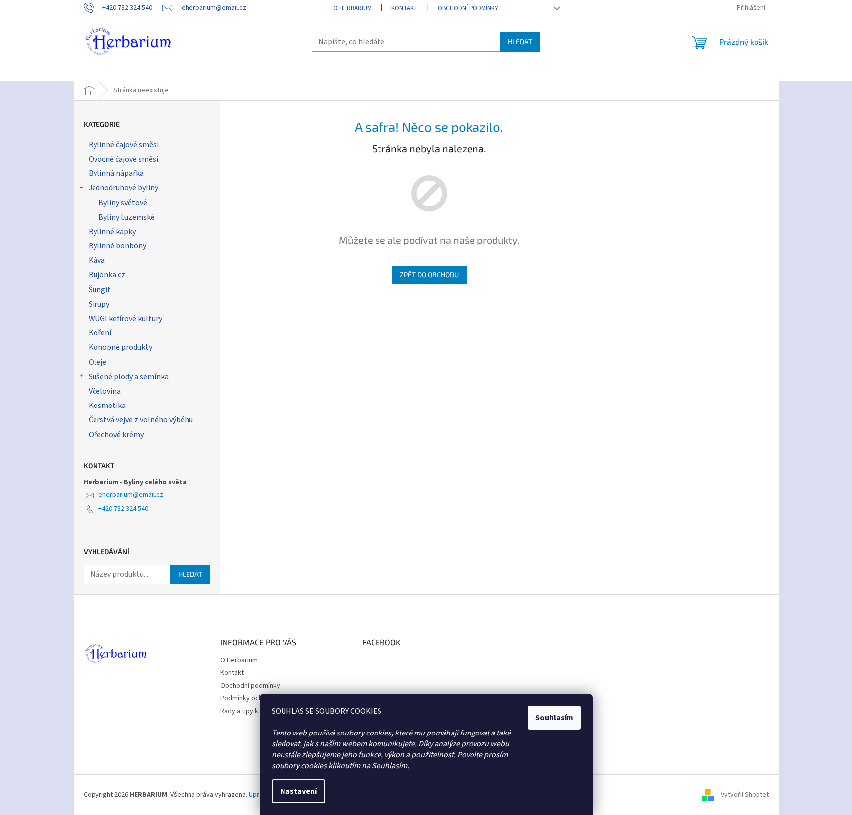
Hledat (520, 41)
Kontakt (404, 8)
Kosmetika (107, 405)
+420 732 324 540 (123, 509)
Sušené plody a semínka (129, 376)
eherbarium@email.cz (130, 495)
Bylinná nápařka (116, 173)
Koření (100, 332)
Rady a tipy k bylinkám (253, 711)
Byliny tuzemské (126, 217)
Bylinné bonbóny (117, 246)
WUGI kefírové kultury (125, 318)
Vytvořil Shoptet (745, 795)
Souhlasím (554, 717)
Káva (97, 260)
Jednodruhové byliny (123, 187)
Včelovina (105, 391)
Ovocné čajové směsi (123, 159)
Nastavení (298, 791)
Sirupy (99, 304)
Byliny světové (122, 202)
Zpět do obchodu (429, 274)
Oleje (97, 362)
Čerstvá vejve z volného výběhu (141, 419)
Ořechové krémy (116, 434)
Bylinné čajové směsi (124, 144)
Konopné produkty (120, 347)
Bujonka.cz (107, 274)
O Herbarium (352, 8)
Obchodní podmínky (468, 8)
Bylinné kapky (112, 231)
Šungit (100, 289)
